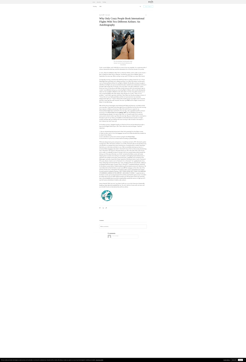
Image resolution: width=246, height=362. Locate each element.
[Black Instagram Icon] (149, 2)
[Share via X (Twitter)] (103, 207)
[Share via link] (106, 207)
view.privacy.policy (99, 360)
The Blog (95, 6)
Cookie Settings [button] (226, 360)
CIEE (100, 6)
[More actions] (146, 15)
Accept (240, 360)
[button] (140, 6)
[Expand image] (106, 195)
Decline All (234, 360)
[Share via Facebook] (100, 207)
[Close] (244, 360)
